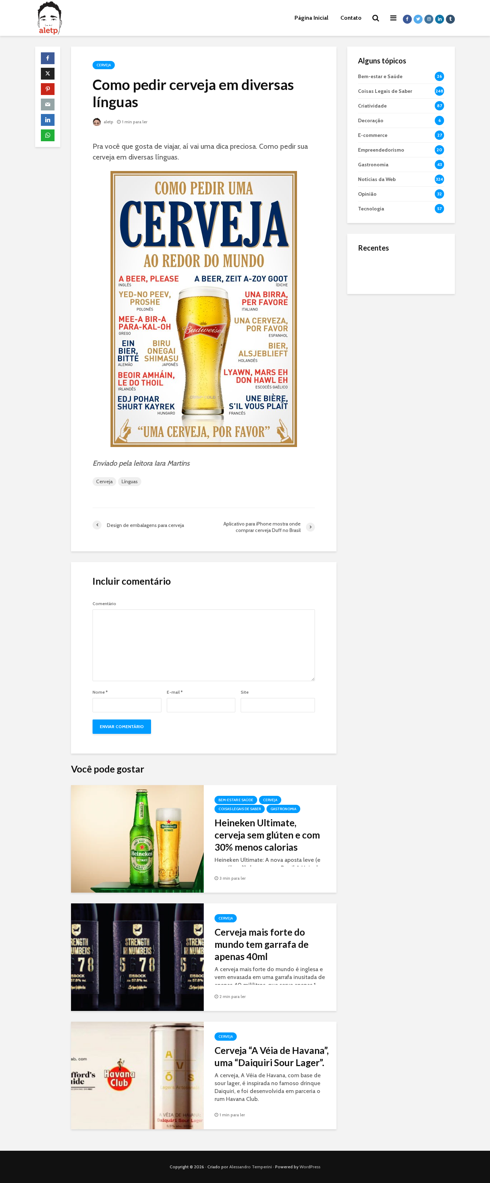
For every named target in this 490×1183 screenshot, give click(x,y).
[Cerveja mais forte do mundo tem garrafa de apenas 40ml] (137, 956)
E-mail (175, 692)
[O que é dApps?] (372, 270)
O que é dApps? (410, 263)
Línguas (130, 481)
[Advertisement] (401, 412)
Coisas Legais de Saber (239, 809)
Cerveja (103, 65)
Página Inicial (311, 17)
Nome (100, 692)
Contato (351, 17)
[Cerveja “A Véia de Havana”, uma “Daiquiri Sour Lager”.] (137, 1075)
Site (245, 692)
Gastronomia (283, 809)
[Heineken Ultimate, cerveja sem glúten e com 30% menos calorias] (137, 838)
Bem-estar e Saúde (235, 800)
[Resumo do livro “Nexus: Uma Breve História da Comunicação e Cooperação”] (372, 299)
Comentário (104, 604)
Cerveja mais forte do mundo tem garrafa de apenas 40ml (261, 944)
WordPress (310, 1166)
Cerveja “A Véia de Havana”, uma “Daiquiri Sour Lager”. (272, 1056)
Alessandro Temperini (250, 1166)
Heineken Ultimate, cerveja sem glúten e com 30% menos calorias (267, 835)
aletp (108, 121)
